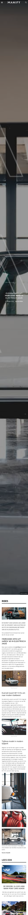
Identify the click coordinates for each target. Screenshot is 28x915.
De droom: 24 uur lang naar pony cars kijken (14, 887)
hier (22, 846)
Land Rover (18, 647)
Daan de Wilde (19, 301)
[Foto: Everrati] (14, 837)
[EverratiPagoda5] (14, 819)
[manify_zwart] (14, 2)
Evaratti (8, 853)
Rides (5, 601)
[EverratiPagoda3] (14, 791)
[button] (2, 2)
